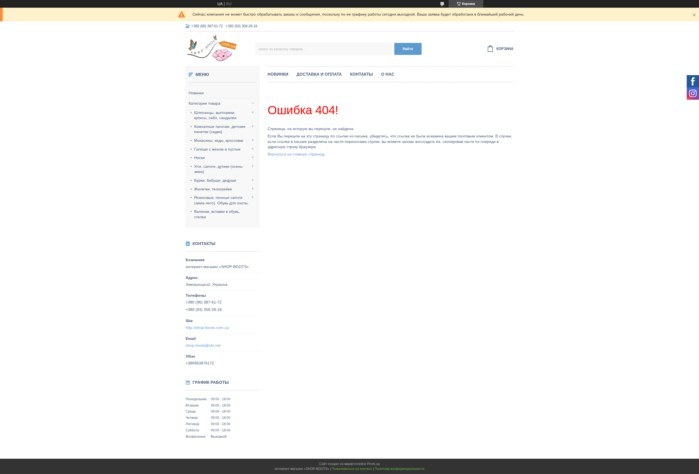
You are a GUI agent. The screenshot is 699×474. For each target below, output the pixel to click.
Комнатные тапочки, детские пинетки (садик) (219, 129)
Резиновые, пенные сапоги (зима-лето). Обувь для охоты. (221, 200)
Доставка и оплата (319, 74)
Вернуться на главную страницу (296, 154)
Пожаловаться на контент (352, 469)
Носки (199, 157)
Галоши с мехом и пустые (217, 149)
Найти (408, 49)
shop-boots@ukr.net (203, 345)
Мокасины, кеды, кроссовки (218, 140)
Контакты (361, 74)
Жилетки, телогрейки (213, 189)
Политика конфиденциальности (399, 469)
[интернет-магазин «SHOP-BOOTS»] (221, 48)
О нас (388, 74)
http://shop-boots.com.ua (207, 327)
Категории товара (204, 103)
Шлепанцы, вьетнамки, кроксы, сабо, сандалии (215, 115)
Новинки (196, 93)
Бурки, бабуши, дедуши (215, 180)
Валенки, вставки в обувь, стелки (217, 214)
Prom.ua (373, 464)
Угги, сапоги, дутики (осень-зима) (219, 169)
